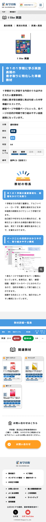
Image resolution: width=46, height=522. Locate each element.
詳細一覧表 (36, 25)
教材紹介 (13, 12)
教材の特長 (22, 25)
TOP (3, 12)
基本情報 (8, 25)
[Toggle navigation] (40, 5)
